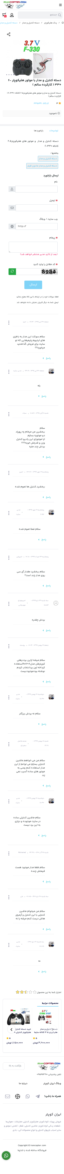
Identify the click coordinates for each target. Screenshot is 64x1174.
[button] (8, 323)
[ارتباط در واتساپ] (6, 1155)
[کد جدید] (12, 271)
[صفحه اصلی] (63, 23)
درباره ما (23, 1084)
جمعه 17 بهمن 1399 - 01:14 (38, 645)
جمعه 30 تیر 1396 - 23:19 (34, 370)
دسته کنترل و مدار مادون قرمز (42, 166)
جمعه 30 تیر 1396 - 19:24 (39, 322)
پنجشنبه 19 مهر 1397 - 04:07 (37, 472)
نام (56, 182)
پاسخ (48, 358)
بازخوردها (39, 130)
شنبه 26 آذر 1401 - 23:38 (39, 852)
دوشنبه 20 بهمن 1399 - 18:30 (35, 696)
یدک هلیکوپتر (50, 23)
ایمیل (52, 200)
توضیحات (53, 130)
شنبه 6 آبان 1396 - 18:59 (39, 413)
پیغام (52, 238)
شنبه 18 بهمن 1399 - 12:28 (41, 743)
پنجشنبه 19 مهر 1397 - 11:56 (35, 512)
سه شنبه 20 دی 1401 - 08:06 (35, 944)
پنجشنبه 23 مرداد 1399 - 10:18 (37, 556)
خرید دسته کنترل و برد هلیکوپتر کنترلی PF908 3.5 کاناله (20, 1031)
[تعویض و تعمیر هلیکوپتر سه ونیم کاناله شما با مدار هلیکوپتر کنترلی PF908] (18, 1017)
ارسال (33, 284)
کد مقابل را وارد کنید (44, 264)
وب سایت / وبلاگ (48, 219)
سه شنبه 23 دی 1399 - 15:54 (40, 602)
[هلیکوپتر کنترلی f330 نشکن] (48, 1066)
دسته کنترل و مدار (30, 23)
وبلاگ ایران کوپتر (52, 1084)
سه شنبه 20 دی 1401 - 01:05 (37, 896)
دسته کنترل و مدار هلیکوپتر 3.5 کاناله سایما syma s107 (45, 1031)
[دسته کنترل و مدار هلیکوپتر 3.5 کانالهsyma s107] (45, 1017)
